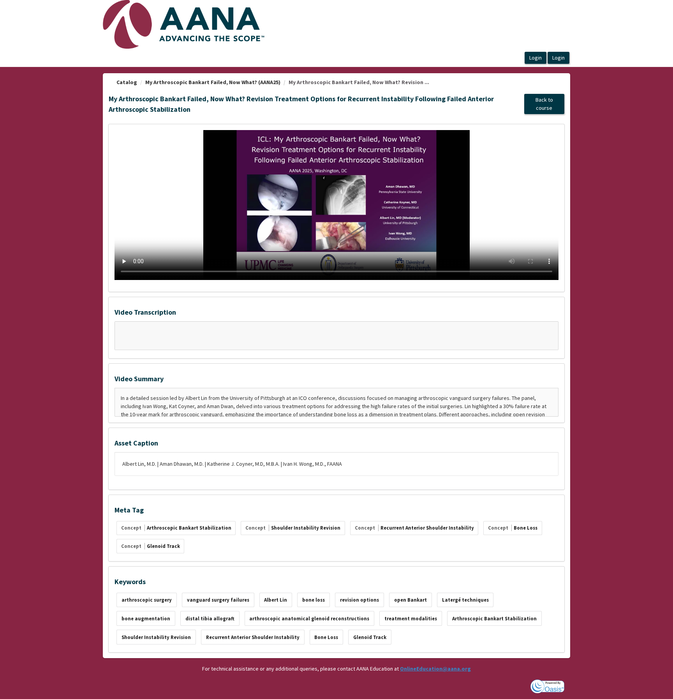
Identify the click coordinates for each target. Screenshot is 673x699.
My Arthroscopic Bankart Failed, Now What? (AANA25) (212, 82)
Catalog (126, 82)
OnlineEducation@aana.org (435, 668)
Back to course (544, 103)
